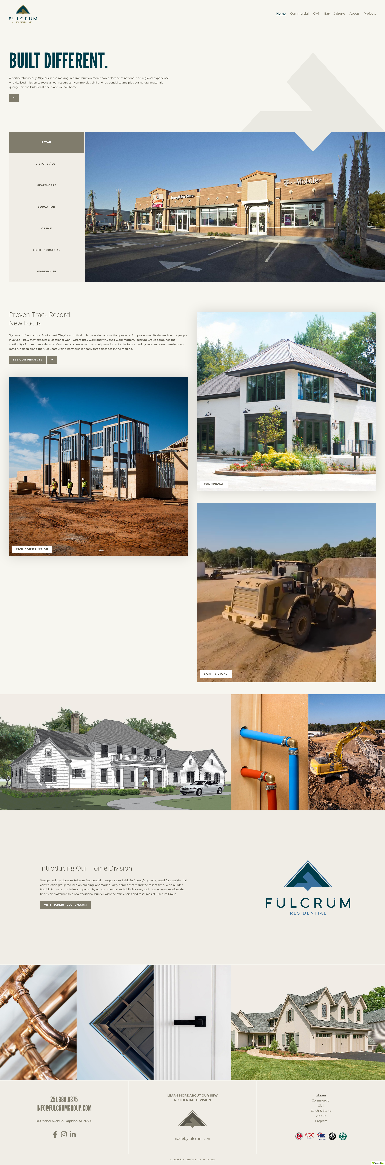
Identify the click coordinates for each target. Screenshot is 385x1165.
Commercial (299, 13)
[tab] (46, 163)
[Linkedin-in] (72, 1134)
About (354, 13)
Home (281, 13)
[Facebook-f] (55, 1134)
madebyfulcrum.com (192, 1138)
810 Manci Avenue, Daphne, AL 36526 (64, 1121)
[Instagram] (64, 1134)
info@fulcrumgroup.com (64, 1107)
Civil (316, 13)
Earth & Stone (334, 13)
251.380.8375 (64, 1099)
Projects (370, 13)
